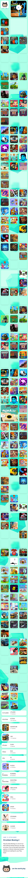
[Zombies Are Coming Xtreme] (14, 301)
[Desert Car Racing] (5, 696)
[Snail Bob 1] (23, 561)
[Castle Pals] (14, 121)
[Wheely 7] (14, 606)
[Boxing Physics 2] (23, 103)
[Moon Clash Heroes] (23, 193)
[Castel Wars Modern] (23, 355)
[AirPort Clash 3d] (14, 76)
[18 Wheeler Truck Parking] (23, 624)
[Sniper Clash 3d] (14, 238)
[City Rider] (23, 678)
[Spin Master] (5, 247)
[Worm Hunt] (14, 516)
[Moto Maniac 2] (5, 202)
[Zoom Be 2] (14, 58)
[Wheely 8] (23, 606)
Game (4, 837)
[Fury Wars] (5, 148)
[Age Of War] (5, 76)
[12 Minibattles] (23, 67)
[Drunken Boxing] (23, 130)
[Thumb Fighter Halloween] (5, 58)
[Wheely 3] (5, 597)
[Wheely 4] (14, 597)
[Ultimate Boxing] (23, 265)
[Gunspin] (23, 148)
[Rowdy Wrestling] (14, 229)
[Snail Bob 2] (5, 570)
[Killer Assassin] (5, 184)
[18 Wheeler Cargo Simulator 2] (14, 615)
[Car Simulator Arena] (5, 669)
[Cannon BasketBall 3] (14, 112)
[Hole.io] (5, 166)
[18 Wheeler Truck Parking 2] (14, 624)
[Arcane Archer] (23, 76)
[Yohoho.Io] (14, 292)
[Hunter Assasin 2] (14, 166)
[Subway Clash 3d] (14, 247)
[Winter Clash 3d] (23, 283)
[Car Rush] (23, 660)
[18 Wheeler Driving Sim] (5, 624)
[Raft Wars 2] (5, 220)
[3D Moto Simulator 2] (23, 633)
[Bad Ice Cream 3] (14, 543)
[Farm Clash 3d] (23, 139)
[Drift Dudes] (23, 696)
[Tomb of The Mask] (14, 588)
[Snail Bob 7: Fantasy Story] (23, 579)
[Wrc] (5, 292)
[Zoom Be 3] (23, 58)
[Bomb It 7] (14, 103)
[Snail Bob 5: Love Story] (5, 579)
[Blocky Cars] (23, 94)
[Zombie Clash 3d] (23, 292)
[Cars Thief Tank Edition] (14, 669)
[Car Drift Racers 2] (14, 660)
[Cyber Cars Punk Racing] (14, 687)
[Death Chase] (5, 130)
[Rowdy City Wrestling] (5, 229)
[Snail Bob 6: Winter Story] (14, 579)
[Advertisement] (13, 282)
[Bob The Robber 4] (5, 552)
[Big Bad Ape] (5, 94)
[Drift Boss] (14, 696)
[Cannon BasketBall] (5, 121)
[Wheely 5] (23, 597)
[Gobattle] (14, 67)
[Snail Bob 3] (14, 570)
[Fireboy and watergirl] (5, 22)
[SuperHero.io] (23, 247)
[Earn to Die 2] (5, 301)
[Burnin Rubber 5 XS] (23, 651)
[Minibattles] (14, 193)
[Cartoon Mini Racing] (5, 678)
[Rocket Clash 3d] (23, 220)
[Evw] (14, 139)
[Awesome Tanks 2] (5, 85)
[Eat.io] (5, 139)
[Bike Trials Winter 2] (5, 651)
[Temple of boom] (23, 256)
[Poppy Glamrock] (14, 211)
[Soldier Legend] (23, 238)
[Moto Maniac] (5, 444)
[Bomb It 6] (5, 103)
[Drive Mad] (14, 705)
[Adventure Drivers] (14, 642)
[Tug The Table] (5, 265)
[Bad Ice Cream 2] (5, 543)
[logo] (4, 4)
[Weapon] (23, 274)
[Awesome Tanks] (14, 85)
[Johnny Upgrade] (23, 552)
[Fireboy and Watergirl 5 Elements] (14, 40)
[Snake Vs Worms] (5, 238)
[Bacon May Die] (23, 85)
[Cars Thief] (23, 669)
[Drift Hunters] (5, 705)
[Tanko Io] (14, 256)
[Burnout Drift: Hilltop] (5, 660)
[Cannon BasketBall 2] (5, 112)
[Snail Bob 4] (23, 570)
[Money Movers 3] (5, 49)
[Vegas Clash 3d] (14, 507)
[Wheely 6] (5, 606)
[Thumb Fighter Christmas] (23, 49)
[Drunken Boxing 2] (14, 130)
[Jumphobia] (5, 561)
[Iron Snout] (5, 426)
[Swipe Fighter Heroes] (5, 256)
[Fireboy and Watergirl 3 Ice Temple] (5, 31)
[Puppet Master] (23, 211)
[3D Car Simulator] (14, 633)
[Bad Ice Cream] (23, 543)
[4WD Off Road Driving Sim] (5, 642)
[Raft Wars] (14, 220)
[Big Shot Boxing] (14, 94)
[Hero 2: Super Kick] (23, 157)
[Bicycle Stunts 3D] (23, 642)
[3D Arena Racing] (5, 633)
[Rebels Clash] (23, 301)
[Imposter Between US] (23, 166)
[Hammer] (5, 157)
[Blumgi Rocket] (14, 651)
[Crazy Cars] (5, 687)
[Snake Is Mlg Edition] (23, 229)
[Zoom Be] (5, 67)
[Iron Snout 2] (5, 175)
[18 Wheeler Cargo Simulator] (23, 615)
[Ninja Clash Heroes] (23, 202)
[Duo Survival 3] (5, 13)
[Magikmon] (5, 193)
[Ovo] (14, 561)
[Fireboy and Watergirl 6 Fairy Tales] (23, 40)
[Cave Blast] (23, 121)
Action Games (13, 837)
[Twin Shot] (14, 265)
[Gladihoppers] (14, 148)
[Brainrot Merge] (14, 202)
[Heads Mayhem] (14, 157)
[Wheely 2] (23, 588)
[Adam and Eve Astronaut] (23, 534)
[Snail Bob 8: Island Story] (5, 588)
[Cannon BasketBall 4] (23, 112)
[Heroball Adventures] (14, 552)
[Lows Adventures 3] (5, 615)
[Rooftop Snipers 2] (14, 49)
